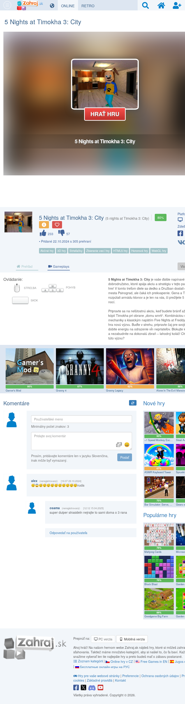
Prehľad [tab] (26, 266)
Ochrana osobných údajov (160, 675)
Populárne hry (159, 515)
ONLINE (69, 5)
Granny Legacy (114, 390)
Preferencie (131, 675)
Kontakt (120, 680)
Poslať (124, 457)
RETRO (89, 5)
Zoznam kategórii (90, 661)
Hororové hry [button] (139, 250)
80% (160, 217)
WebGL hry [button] (159, 250)
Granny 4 (61, 390)
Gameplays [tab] (60, 266)
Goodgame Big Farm (156, 616)
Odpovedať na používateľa (68, 532)
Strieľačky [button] (76, 250)
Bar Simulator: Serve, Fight (159, 504)
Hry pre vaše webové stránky (98, 675)
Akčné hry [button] (47, 250)
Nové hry (154, 403)
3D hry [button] (61, 250)
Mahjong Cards (153, 552)
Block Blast (150, 584)
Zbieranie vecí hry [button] (98, 250)
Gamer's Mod (13, 390)
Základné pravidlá (99, 680)
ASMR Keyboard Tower (157, 472)
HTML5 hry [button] (120, 250)
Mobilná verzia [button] (134, 639)
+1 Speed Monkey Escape (159, 440)
